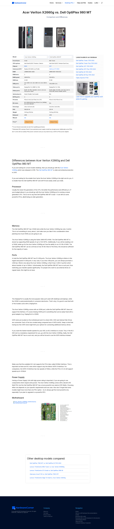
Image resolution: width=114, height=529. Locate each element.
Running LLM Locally (81, 516)
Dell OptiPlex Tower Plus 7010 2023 (86, 63)
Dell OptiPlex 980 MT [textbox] (55, 57)
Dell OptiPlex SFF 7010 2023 (84, 66)
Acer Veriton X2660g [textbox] (30, 57)
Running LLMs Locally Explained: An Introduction (88, 518)
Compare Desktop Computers (83, 523)
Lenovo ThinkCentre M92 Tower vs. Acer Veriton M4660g (47, 467)
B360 (25, 66)
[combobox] (36, 57)
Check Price (28, 122)
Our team (46, 513)
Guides (90, 3)
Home (52, 3)
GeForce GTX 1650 (54, 69)
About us (46, 511)
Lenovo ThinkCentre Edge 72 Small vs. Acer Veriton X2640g (48, 478)
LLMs (96, 3)
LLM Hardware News (81, 519)
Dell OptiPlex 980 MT (46, 170)
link (25, 117)
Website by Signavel (22, 512)
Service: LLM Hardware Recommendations (86, 513)
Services (58, 3)
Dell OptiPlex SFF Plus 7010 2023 (86, 69)
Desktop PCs (69, 3)
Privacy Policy (47, 514)
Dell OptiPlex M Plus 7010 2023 (85, 75)
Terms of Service (48, 516)
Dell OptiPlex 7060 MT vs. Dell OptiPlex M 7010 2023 (45, 463)
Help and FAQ (81, 3)
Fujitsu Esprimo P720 (82, 78)
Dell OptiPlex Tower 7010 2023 (85, 60)
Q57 (50, 66)
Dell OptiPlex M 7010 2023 (84, 72)
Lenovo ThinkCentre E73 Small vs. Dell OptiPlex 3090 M (46, 470)
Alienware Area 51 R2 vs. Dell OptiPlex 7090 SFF (44, 474)
